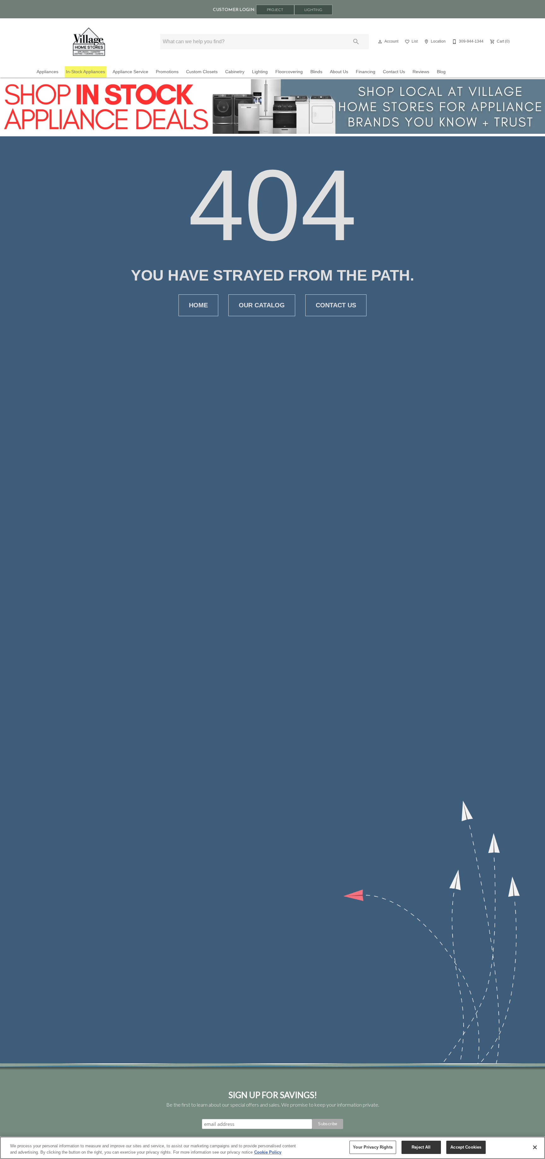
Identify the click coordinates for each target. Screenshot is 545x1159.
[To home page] (89, 42)
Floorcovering (289, 71)
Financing (365, 71)
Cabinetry (234, 71)
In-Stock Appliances (85, 71)
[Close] (535, 1147)
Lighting (260, 71)
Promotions (167, 71)
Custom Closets (202, 71)
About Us (339, 71)
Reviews (421, 71)
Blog (441, 71)
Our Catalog (262, 305)
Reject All (421, 1147)
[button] (380, 41)
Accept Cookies (465, 1147)
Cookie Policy (267, 1152)
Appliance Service (130, 71)
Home (198, 305)
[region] (272, 1148)
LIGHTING (313, 9)
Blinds (316, 71)
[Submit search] (356, 41)
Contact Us (394, 71)
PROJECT (275, 9)
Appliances (47, 71)
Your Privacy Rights (372, 1147)
